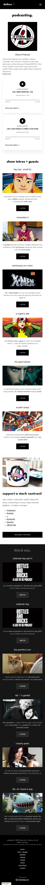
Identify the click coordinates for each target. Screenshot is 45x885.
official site (11, 525)
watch (22, 595)
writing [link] (22, 857)
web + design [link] (23, 852)
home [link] (22, 849)
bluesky (10, 522)
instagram (11, 510)
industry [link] (22, 855)
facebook (11, 519)
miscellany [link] (22, 865)
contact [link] (22, 868)
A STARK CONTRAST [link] (22, 89)
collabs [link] (22, 860)
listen (22, 208)
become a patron (22, 535)
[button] (40, 4)
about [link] (22, 863)
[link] (8, 4)
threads (10, 513)
